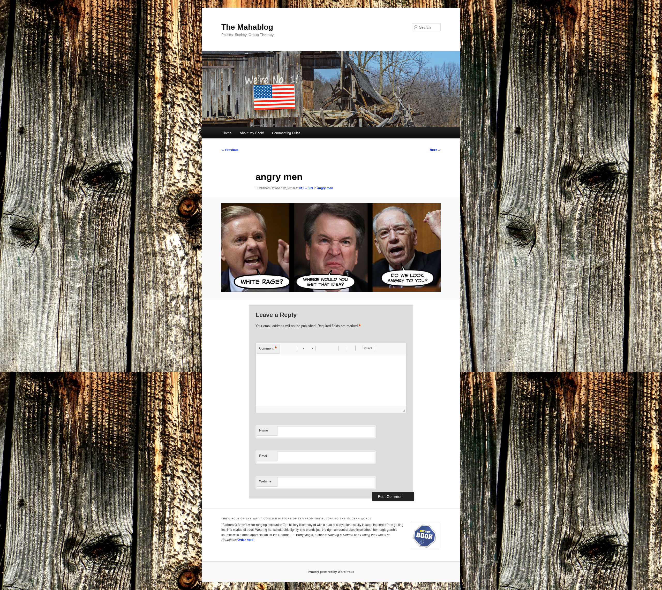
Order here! (245, 539)
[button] (284, 348)
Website (265, 481)
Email (263, 456)
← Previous (229, 149)
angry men (325, 188)
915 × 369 (306, 188)
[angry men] (331, 247)
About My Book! (252, 132)
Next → (435, 149)
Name (263, 430)
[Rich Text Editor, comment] (331, 380)
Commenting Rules (286, 132)
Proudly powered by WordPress (331, 571)
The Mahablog (247, 27)
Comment (268, 348)
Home (227, 132)
